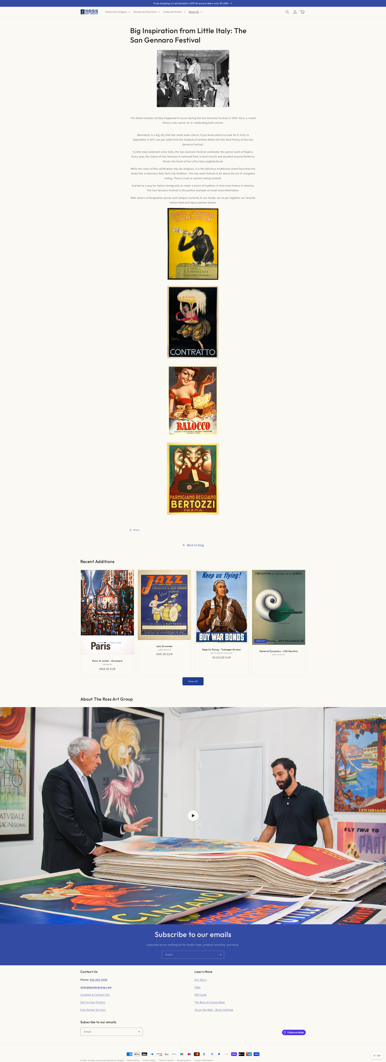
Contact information (204, 1060)
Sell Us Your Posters (92, 1002)
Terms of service (166, 1060)
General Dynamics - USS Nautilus (278, 650)
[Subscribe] (220, 955)
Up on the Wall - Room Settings (214, 1009)
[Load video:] (193, 815)
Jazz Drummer (164, 646)
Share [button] (136, 530)
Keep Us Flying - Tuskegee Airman (221, 649)
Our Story (200, 979)
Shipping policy (184, 1060)
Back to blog (195, 545)
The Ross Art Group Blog (210, 1002)
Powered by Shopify (115, 1060)
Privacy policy (149, 1060)
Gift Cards (201, 994)
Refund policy (133, 1060)
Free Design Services (93, 1009)
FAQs (198, 987)
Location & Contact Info (95, 994)
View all (193, 681)
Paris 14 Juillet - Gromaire (107, 660)
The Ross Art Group (96, 1060)
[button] (117, 12)
